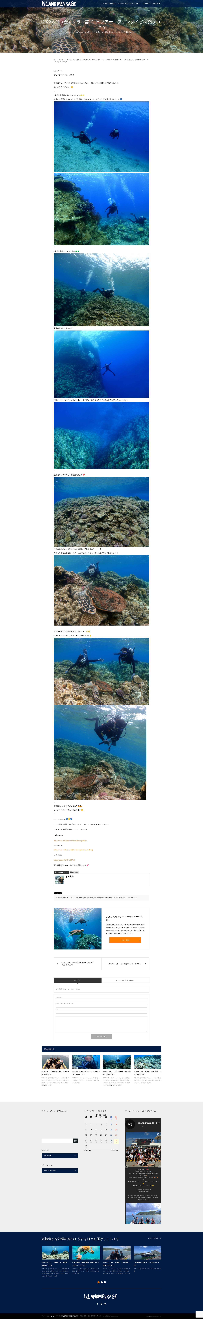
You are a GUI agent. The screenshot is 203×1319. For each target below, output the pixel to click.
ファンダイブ (56, 1082)
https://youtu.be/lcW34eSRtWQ (64, 860)
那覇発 (119, 1085)
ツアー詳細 (125, 940)
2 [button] (102, 1282)
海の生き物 (133, 32)
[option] (103, 1261)
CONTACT (146, 3)
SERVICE (112, 3)
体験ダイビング (49, 1276)
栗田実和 (65, 897)
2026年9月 (115, 1150)
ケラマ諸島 (95, 32)
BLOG (132, 3)
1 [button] (98, 1282)
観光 (78, 1082)
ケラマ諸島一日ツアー (107, 32)
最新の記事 (74, 872)
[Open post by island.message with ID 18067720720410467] (143, 1218)
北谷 (127, 32)
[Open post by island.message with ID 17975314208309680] (143, 1149)
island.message (143, 1134)
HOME (105, 3)
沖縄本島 (114, 1085)
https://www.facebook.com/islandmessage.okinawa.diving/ (73, 850)
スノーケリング (88, 1080)
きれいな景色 (86, 32)
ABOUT (138, 3)
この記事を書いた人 (61, 872)
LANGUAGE (156, 3)
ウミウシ (50, 1080)
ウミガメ (78, 32)
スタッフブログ (153, 1238)
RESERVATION (123, 3)
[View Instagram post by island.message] (158, 1164)
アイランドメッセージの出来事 (58, 1078)
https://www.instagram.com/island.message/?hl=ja (70, 841)
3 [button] (105, 1282)
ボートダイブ (120, 32)
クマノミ (88, 1078)
